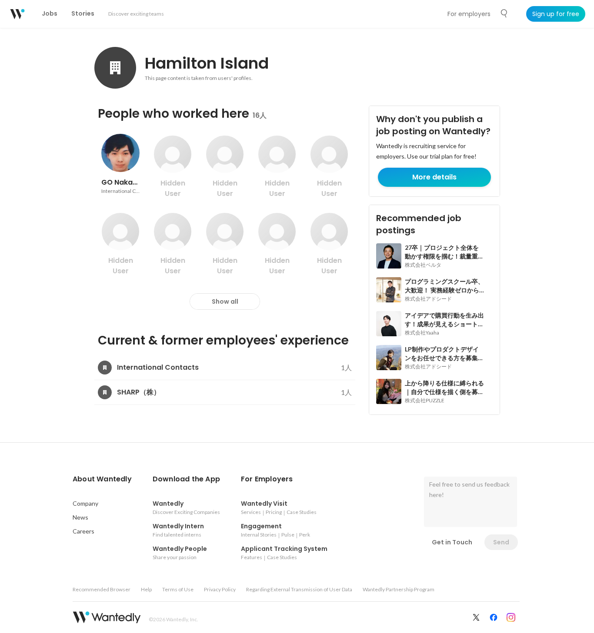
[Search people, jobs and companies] (504, 13)
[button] (102, 479)
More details (434, 177)
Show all (225, 301)
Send (501, 542)
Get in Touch (452, 542)
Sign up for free (555, 14)
